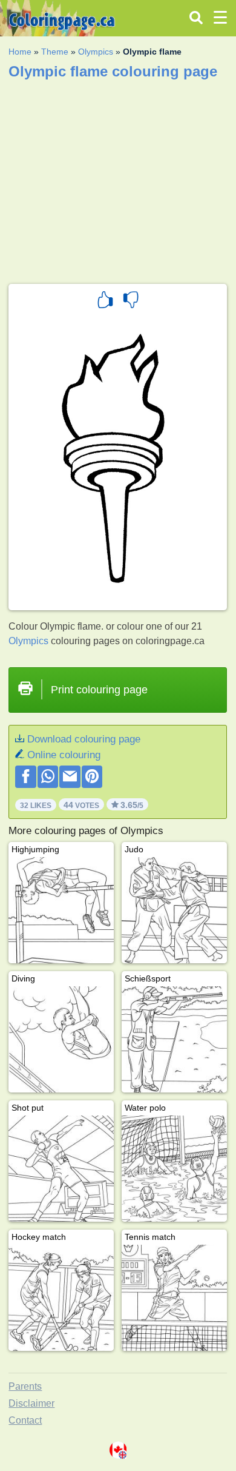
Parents (25, 1386)
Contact (25, 1420)
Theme (54, 51)
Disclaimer (31, 1403)
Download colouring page (83, 739)
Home (19, 51)
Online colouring (63, 755)
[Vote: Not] (130, 301)
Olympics (95, 51)
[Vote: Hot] (105, 301)
